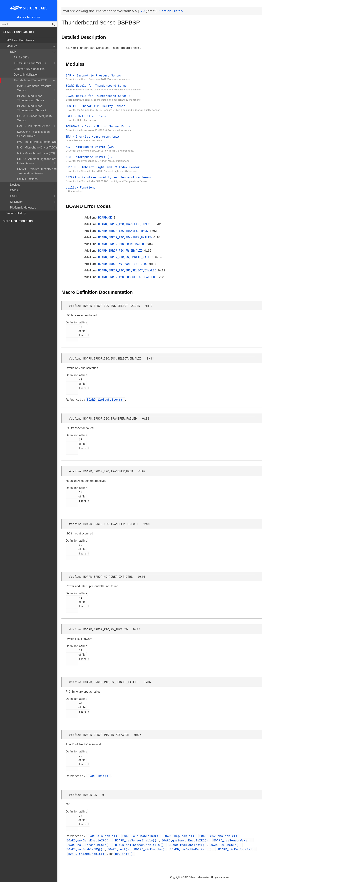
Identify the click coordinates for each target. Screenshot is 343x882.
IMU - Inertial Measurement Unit (37, 141)
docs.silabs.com (28, 17)
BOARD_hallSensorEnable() (89, 845)
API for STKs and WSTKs (30, 63)
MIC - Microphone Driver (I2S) (36, 153)
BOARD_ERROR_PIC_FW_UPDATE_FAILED (126, 257)
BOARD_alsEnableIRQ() (141, 836)
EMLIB (14, 196)
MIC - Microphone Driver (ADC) (37, 147)
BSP (13, 51)
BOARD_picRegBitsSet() (237, 849)
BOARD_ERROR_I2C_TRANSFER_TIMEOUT (126, 224)
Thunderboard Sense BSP (30, 80)
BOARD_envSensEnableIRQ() (89, 840)
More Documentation (18, 221)
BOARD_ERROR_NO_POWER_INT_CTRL (123, 264)
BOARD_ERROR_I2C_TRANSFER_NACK (124, 230)
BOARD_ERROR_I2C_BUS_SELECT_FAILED (127, 277)
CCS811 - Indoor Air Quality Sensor (34, 118)
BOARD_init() (98, 776)
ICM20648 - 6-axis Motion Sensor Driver (33, 134)
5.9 (143, 11)
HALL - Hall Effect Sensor (33, 126)
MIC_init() (125, 854)
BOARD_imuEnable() (226, 845)
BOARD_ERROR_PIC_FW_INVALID (121, 250)
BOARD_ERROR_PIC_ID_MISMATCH (122, 244)
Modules (11, 46)
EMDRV (15, 190)
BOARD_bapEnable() (179, 836)
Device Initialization (26, 74)
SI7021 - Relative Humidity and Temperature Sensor (37, 171)
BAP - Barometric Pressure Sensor (34, 88)
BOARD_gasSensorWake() (233, 840)
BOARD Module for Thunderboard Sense (30, 98)
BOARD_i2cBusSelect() (105, 399)
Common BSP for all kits (29, 68)
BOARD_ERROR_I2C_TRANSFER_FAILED (125, 237)
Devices (15, 184)
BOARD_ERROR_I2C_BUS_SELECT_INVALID (128, 270)
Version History (16, 213)
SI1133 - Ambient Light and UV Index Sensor (36, 161)
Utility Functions (27, 178)
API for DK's (21, 57)
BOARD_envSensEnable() (219, 836)
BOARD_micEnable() (150, 849)
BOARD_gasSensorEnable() (136, 840)
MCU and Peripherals (20, 40)
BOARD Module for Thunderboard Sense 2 (31, 108)
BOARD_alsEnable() (103, 836)
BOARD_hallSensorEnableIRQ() (140, 845)
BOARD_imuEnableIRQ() (85, 849)
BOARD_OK (106, 217)
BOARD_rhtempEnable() (87, 854)
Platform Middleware (23, 207)
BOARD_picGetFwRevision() (192, 849)
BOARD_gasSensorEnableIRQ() (185, 840)
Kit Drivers (16, 201)
